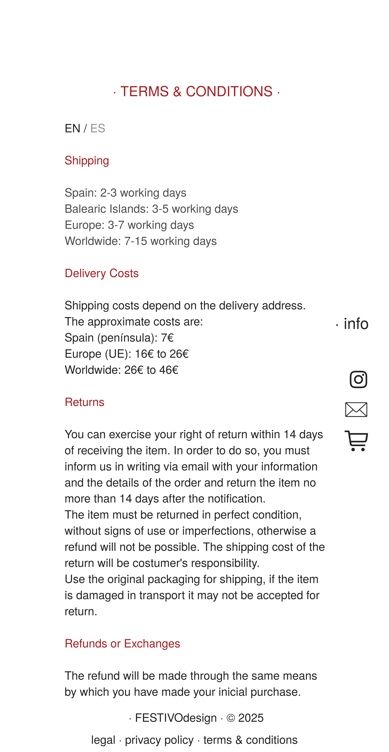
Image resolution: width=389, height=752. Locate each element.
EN (73, 127)
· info (352, 322)
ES (97, 127)
